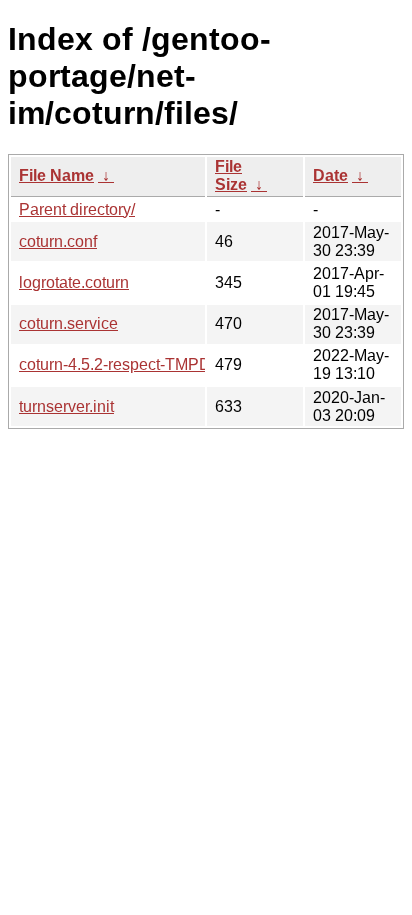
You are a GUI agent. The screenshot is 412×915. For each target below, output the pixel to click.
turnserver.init (66, 406)
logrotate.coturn (74, 282)
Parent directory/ (77, 209)
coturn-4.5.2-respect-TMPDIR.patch (144, 364)
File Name (56, 175)
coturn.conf (58, 241)
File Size (231, 175)
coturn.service (68, 323)
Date (330, 175)
